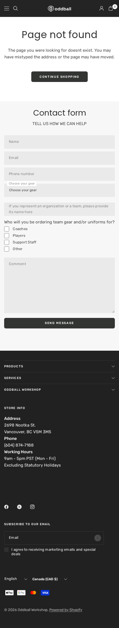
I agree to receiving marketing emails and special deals (53, 551)
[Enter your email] (97, 538)
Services (12, 378)
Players (18, 235)
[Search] (15, 8)
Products (13, 366)
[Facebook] (10, 507)
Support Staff (24, 242)
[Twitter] (23, 507)
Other (17, 249)
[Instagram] (36, 507)
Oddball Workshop (22, 390)
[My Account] (101, 8)
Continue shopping (59, 77)
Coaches (20, 229)
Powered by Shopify (65, 610)
